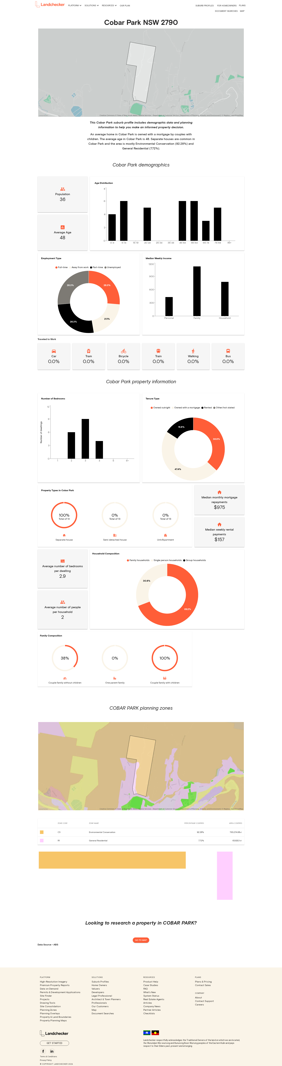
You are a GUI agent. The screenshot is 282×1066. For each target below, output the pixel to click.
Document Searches (226, 11)
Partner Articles (152, 1009)
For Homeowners (227, 5)
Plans (242, 5)
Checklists (149, 1013)
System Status (151, 995)
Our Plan (125, 5)
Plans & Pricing (203, 981)
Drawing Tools (47, 1002)
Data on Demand (49, 988)
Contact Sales (203, 985)
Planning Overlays (50, 1013)
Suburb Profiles (204, 5)
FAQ (145, 988)
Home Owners (99, 985)
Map (242, 11)
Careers (199, 1004)
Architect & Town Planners (106, 999)
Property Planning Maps (53, 1020)
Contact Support (204, 1001)
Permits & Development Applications (60, 992)
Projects (44, 999)
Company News (151, 1006)
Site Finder (46, 995)
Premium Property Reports (55, 985)
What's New (149, 992)
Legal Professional (102, 995)
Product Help (150, 981)
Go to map (141, 940)
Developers (98, 992)
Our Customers (100, 1006)
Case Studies (150, 985)
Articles (147, 1002)
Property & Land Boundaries (55, 1016)
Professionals (99, 1002)
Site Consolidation (50, 1006)
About (198, 997)
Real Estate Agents (153, 999)
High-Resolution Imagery (53, 981)
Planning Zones (48, 1009)
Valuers (96, 988)
